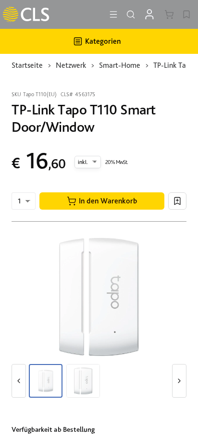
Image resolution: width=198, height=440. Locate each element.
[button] (101, 201)
